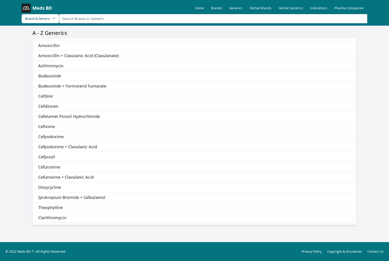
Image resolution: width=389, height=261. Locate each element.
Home (199, 8)
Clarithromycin (52, 217)
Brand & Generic (37, 18)
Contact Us (375, 251)
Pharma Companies (349, 8)
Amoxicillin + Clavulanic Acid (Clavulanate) (78, 55)
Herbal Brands (260, 8)
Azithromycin (50, 65)
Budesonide (49, 76)
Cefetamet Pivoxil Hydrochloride (69, 116)
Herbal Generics (291, 8)
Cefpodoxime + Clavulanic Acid (67, 146)
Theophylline (50, 207)
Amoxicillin (49, 45)
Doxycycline (49, 187)
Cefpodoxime (51, 136)
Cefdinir (45, 96)
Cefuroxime (49, 167)
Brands (216, 8)
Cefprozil (46, 157)
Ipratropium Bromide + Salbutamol (71, 197)
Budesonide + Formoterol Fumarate (72, 86)
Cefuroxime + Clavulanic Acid (66, 177)
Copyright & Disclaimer (344, 251)
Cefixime (46, 126)
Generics (235, 8)
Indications (318, 8)
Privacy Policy (312, 251)
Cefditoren (48, 106)
